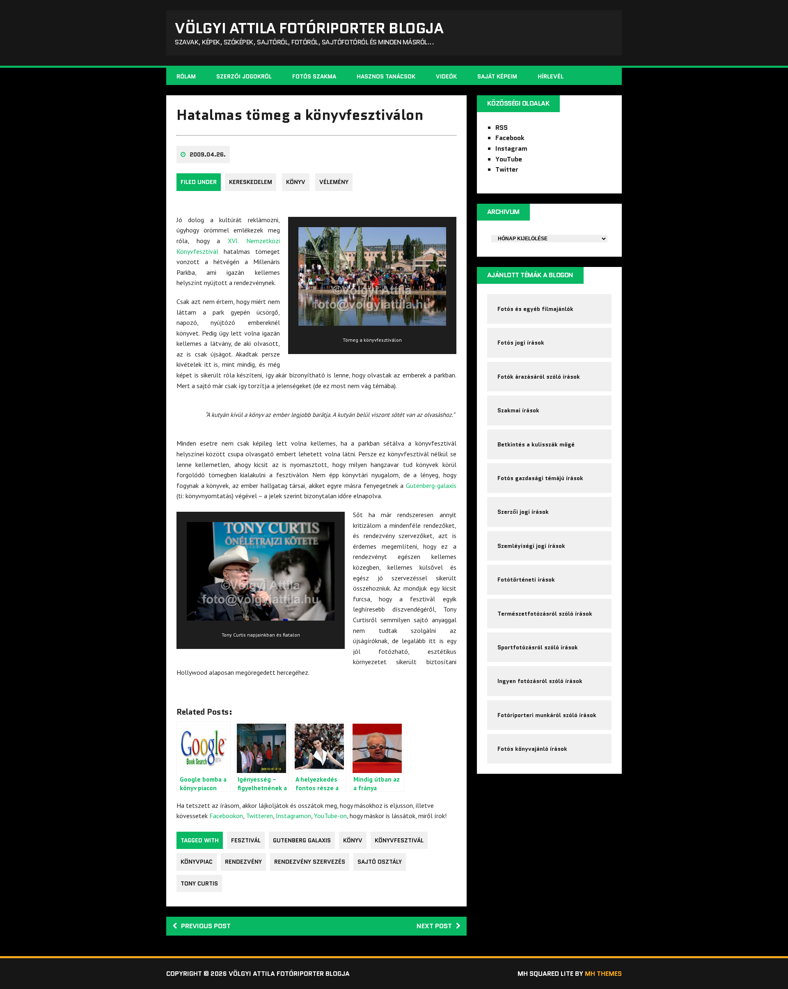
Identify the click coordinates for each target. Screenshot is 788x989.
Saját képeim (497, 76)
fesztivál (246, 840)
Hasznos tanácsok (386, 76)
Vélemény (333, 182)
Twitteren (259, 816)
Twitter (506, 169)
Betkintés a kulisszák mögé (536, 444)
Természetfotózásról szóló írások (544, 614)
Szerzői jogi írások (523, 512)
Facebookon (226, 816)
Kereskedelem (250, 182)
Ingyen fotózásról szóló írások (539, 681)
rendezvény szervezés (309, 862)
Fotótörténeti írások (526, 579)
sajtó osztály (379, 862)
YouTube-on (330, 816)
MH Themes (603, 973)
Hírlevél (551, 76)
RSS (501, 127)
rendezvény (243, 862)
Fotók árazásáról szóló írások (538, 377)
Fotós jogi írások (520, 342)
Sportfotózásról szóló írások (537, 647)
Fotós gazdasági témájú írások (540, 478)
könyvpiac (197, 862)
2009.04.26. (208, 154)
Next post (434, 926)
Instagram (511, 148)
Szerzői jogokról (244, 76)
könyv (295, 182)
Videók (446, 76)
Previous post (206, 926)
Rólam (186, 76)
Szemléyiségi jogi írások (531, 546)
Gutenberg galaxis (302, 840)
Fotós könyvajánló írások (532, 749)
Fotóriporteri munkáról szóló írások (546, 715)
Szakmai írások (518, 410)
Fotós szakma (314, 76)
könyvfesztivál (399, 840)
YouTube (508, 159)
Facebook (510, 138)
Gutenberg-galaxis (431, 485)
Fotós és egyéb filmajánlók (535, 309)
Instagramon (293, 816)
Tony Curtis (199, 883)
